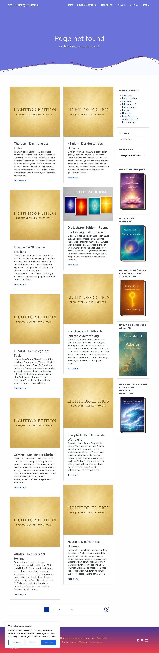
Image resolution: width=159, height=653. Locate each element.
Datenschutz (102, 638)
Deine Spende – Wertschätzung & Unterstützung (130, 119)
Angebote (126, 101)
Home (70, 5)
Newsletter (127, 113)
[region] (32, 635)
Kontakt (126, 110)
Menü (146, 5)
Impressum (89, 638)
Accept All (49, 642)
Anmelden (127, 95)
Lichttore (106, 5)
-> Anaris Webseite (78, 642)
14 (73, 609)
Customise (16, 642)
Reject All (32, 642)
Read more (19, 180)
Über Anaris (62, 642)
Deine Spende (95, 642)
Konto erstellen (129, 98)
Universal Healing (86, 5)
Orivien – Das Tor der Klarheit (35, 455)
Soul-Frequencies (23, 5)
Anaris (121, 5)
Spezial (134, 5)
